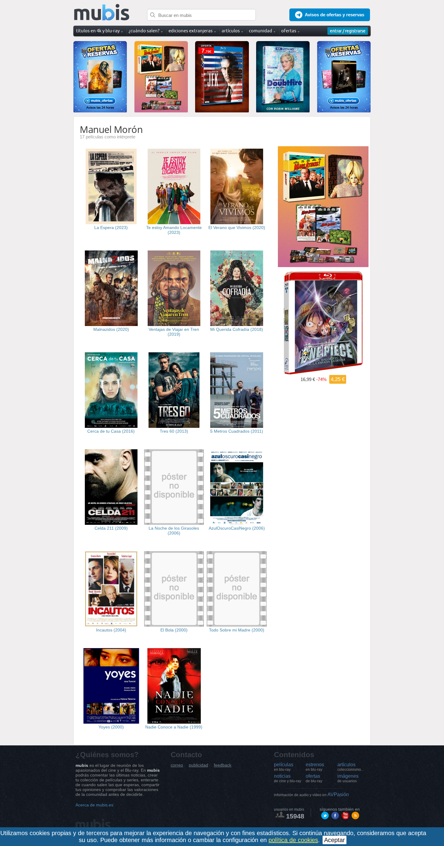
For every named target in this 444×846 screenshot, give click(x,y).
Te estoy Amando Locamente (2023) (174, 230)
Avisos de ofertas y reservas (334, 14)
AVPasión (311, 794)
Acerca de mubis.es (94, 804)
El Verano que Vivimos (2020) (236, 227)
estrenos (315, 767)
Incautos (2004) (111, 630)
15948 (295, 816)
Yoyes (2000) (111, 727)
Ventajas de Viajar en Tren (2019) (174, 332)
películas (283, 767)
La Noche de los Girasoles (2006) (174, 530)
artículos (350, 767)
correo (177, 765)
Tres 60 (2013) (174, 431)
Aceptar (334, 840)
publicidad (198, 765)
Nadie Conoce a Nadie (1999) (173, 727)
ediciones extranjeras (191, 30)
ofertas (314, 778)
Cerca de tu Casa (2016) (111, 431)
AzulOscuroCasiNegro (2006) (237, 528)
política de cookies (293, 840)
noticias (287, 778)
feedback (222, 765)
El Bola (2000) (174, 630)
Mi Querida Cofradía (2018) (236, 329)
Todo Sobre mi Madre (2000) (236, 630)
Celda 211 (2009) (111, 528)
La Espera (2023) (111, 227)
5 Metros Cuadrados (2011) (236, 431)
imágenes (348, 778)
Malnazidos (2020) (111, 329)
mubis (102, 12)
